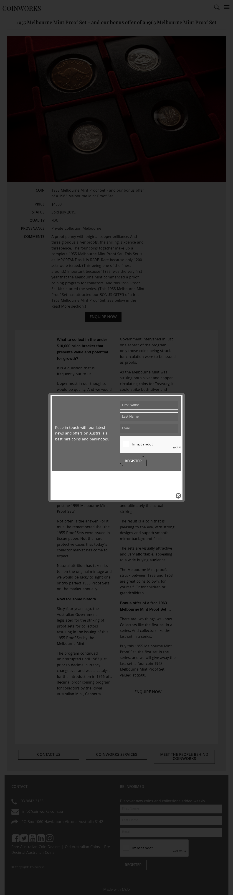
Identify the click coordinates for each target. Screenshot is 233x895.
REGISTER (133, 461)
